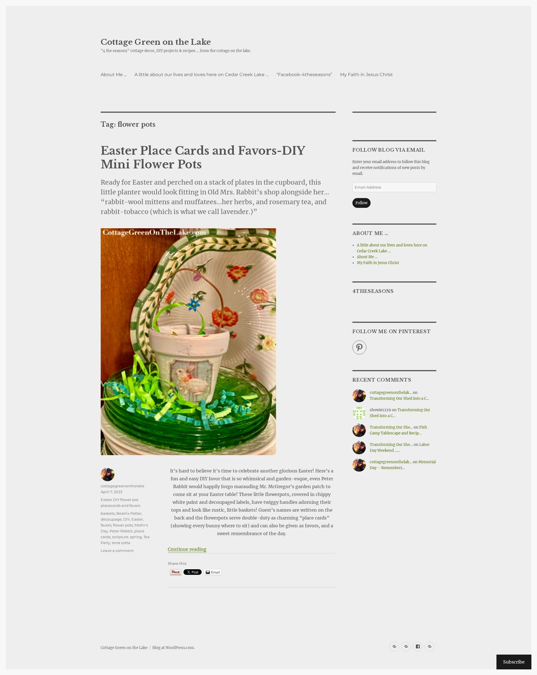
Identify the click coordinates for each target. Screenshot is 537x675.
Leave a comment (117, 550)
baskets (108, 513)
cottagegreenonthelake (122, 486)
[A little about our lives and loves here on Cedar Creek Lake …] (406, 647)
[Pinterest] (359, 347)
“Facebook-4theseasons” (304, 74)
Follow (361, 203)
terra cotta (121, 542)
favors (106, 525)
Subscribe (514, 662)
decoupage (111, 519)
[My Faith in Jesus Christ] (429, 647)
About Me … (114, 74)
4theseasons (373, 291)
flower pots (123, 525)
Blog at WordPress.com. (173, 647)
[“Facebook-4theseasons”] (418, 647)
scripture (120, 537)
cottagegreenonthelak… (391, 392)
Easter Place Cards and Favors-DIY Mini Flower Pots (203, 157)
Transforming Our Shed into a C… (399, 398)
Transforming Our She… (391, 427)
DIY (126, 519)
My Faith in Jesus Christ (366, 74)
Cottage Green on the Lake (156, 42)
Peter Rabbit (121, 531)
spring (136, 537)
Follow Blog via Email (388, 150)
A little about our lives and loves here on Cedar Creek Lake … (201, 74)
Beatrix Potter (129, 513)
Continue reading (187, 549)
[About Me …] (394, 647)
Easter (137, 519)
